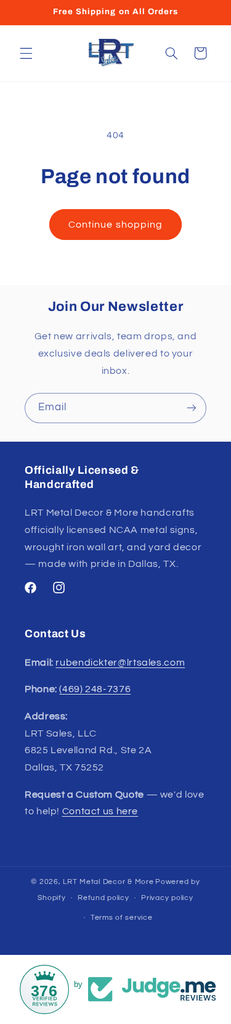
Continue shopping (115, 224)
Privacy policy (167, 897)
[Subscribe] (191, 408)
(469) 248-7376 (95, 689)
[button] (26, 53)
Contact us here (100, 811)
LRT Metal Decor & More (108, 881)
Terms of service (122, 917)
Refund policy (103, 897)
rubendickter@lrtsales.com (120, 662)
